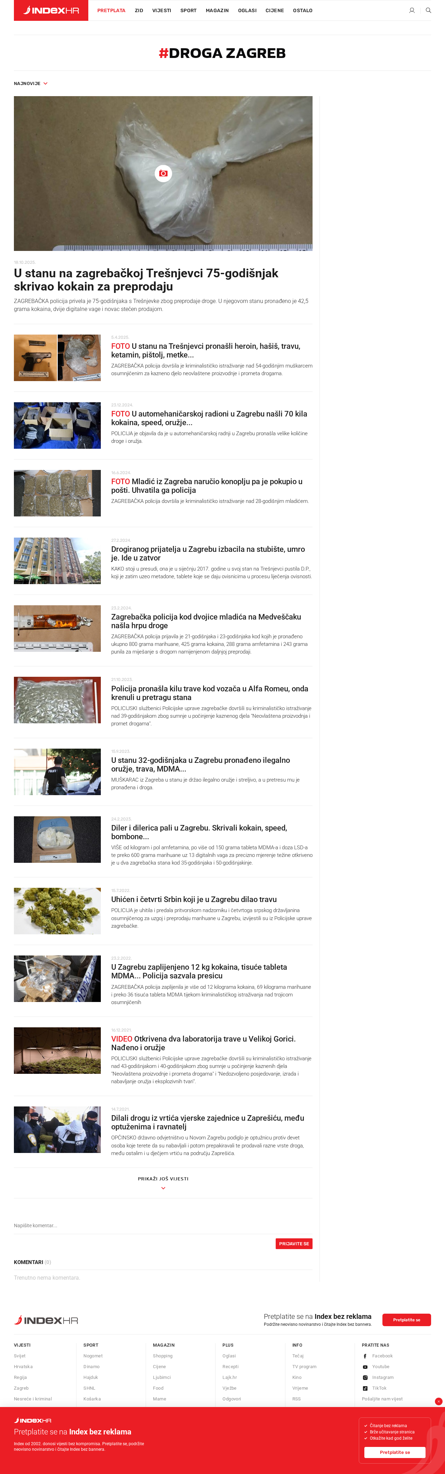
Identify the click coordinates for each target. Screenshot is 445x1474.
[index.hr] (51, 10)
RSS (296, 1398)
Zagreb (21, 1388)
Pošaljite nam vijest (382, 1398)
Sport (188, 11)
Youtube (381, 1366)
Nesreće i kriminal (33, 1398)
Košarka (92, 1398)
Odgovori (231, 1398)
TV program (304, 1366)
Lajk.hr (229, 1377)
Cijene (275, 11)
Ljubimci (162, 1377)
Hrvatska (23, 1366)
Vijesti (161, 11)
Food (158, 1388)
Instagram (383, 1377)
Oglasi (247, 11)
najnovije (27, 83)
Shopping (162, 1355)
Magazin (164, 1345)
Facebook (382, 1355)
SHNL (89, 1388)
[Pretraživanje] (426, 10)
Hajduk (90, 1377)
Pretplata (111, 11)
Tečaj (298, 1355)
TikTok (379, 1388)
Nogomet (93, 1355)
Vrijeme (300, 1388)
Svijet (19, 1355)
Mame (159, 1398)
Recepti (230, 1366)
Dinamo (91, 1366)
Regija (20, 1377)
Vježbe (229, 1388)
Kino (297, 1377)
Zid (139, 11)
